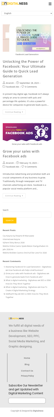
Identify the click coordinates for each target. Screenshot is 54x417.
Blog (27, 364)
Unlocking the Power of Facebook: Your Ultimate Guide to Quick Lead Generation (24, 68)
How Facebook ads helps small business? (25, 270)
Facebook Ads (12, 86)
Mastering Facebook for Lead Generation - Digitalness (28, 266)
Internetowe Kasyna (11, 239)
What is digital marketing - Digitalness (21, 280)
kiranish (10, 83)
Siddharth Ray (12, 294)
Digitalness (38, 411)
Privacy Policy (27, 376)
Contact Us (27, 370)
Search (5, 210)
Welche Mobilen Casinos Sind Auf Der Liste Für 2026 (25, 252)
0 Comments (31, 86)
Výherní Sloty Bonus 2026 (13, 242)
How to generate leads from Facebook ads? (24, 277)
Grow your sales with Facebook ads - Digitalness (26, 273)
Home (27, 358)
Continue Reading (15, 111)
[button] (50, 4)
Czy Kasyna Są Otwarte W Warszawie (18, 235)
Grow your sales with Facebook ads (21, 154)
